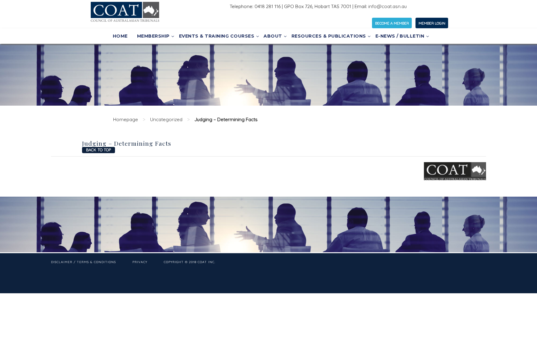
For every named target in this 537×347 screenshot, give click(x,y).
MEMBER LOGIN (432, 23)
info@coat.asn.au (387, 6)
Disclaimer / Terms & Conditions (83, 262)
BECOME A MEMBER (392, 23)
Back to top (98, 149)
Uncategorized (166, 119)
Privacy (139, 262)
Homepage (125, 119)
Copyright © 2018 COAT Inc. (189, 262)
